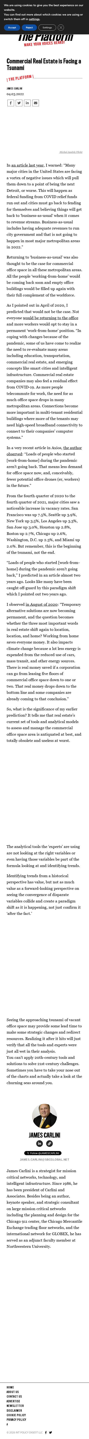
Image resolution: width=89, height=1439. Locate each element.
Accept (12, 27)
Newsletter (15, 1406)
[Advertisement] (44, 793)
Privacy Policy (16, 1419)
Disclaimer (14, 1410)
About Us (13, 1392)
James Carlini (14, 88)
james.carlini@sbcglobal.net (44, 1159)
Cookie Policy (16, 1415)
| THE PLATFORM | (20, 78)
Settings (47, 27)
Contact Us (14, 1396)
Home (10, 1387)
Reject (29, 27)
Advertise (13, 1401)
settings (34, 19)
